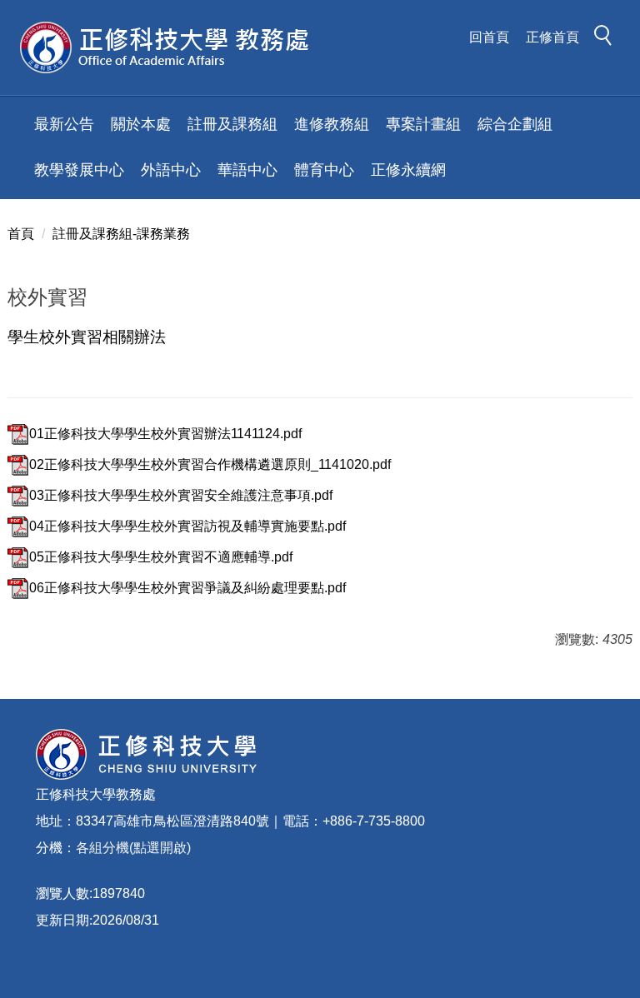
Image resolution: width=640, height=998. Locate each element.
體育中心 (324, 170)
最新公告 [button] (64, 124)
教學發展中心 (79, 170)
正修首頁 (552, 37)
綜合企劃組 (515, 124)
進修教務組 (331, 124)
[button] (607, 38)
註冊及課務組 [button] (233, 124)
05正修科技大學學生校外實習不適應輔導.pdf (160, 557)
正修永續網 (408, 170)
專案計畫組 (423, 124)
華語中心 (248, 170)
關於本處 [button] (141, 124)
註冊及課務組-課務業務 (121, 234)
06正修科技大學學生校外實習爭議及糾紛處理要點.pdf (187, 588)
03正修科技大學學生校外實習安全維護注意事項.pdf (180, 495)
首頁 (21, 234)
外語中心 (171, 170)
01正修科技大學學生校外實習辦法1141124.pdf (165, 434)
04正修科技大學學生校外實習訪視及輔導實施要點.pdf (187, 526)
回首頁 (489, 37)
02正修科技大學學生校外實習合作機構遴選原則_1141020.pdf (210, 464)
